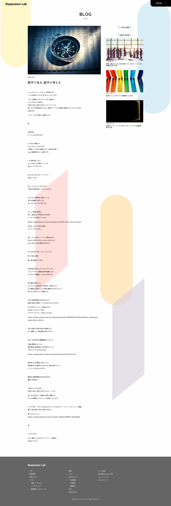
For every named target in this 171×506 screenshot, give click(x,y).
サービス (32, 480)
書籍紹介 (73, 486)
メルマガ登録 (102, 471)
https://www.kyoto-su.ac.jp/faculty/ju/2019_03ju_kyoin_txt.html (54, 222)
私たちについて (73, 477)
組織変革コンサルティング (38, 489)
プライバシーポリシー (104, 477)
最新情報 (32, 474)
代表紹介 (73, 483)
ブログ (70, 474)
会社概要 (73, 480)
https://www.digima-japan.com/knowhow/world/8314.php (52, 354)
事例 (70, 471)
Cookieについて (103, 480)
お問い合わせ (72, 492)
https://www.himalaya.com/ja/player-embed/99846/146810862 (54, 417)
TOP (31, 471)
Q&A (70, 489)
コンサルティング (36, 486)
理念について (33, 477)
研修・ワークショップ (36, 483)
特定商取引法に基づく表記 (105, 474)
